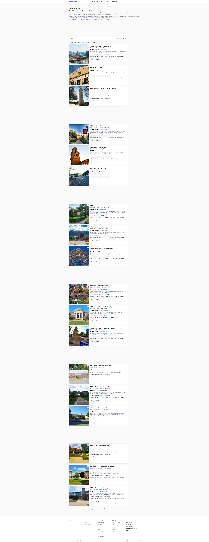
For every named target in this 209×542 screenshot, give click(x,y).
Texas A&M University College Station (115, 16)
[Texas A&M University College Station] (79, 96)
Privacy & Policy (79, 540)
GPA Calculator (129, 522)
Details (97, 59)
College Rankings (101, 522)
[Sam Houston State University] (79, 374)
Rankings (101, 1)
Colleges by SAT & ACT (116, 522)
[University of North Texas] (79, 235)
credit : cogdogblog (85, 84)
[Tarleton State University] (79, 496)
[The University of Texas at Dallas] (79, 256)
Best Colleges (100, 524)
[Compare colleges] (137, 2)
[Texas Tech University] (79, 155)
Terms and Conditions (72, 540)
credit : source (85, 425)
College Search (115, 526)
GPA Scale (128, 530)
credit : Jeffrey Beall (85, 324)
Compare (107, 1)
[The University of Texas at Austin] (79, 54)
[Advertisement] (98, 28)
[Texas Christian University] (79, 294)
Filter (72, 38)
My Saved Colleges (115, 527)
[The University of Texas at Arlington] (79, 336)
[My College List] (139, 2)
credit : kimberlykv (85, 164)
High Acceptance (101, 533)
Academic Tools (114, 1)
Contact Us (85, 526)
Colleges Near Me (115, 531)
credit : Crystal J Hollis (84, 244)
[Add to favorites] (88, 45)
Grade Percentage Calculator (131, 528)
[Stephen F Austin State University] (79, 475)
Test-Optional (100, 531)
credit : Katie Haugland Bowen (83, 223)
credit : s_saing (85, 185)
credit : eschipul (85, 105)
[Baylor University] (79, 75)
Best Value (100, 526)
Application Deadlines (102, 527)
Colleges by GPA (115, 524)
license (88, 63)
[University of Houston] (79, 176)
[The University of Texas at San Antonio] (79, 395)
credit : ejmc (85, 63)
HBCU (99, 529)
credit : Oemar (85, 265)
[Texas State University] (79, 134)
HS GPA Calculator (129, 524)
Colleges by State (115, 533)
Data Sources (86, 522)
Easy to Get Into (101, 534)
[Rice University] (79, 214)
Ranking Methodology (88, 524)
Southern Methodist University (85, 17)
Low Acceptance (101, 536)
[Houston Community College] (79, 416)
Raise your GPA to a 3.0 (130, 526)
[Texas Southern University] (79, 454)
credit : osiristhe (85, 345)
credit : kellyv (85, 143)
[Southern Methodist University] (79, 315)
